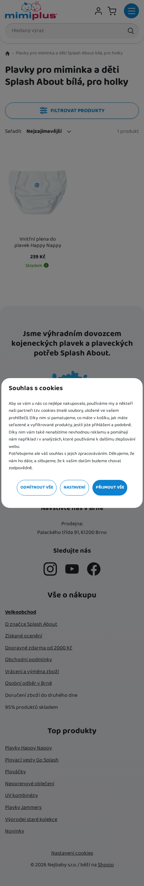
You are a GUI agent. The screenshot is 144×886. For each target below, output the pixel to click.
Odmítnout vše (36, 487)
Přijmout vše (110, 487)
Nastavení (74, 487)
